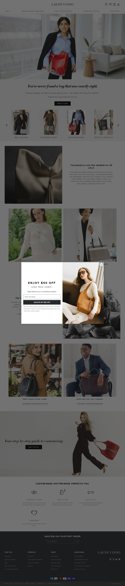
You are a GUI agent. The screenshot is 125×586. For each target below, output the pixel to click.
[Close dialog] (101, 264)
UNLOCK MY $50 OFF (42, 302)
